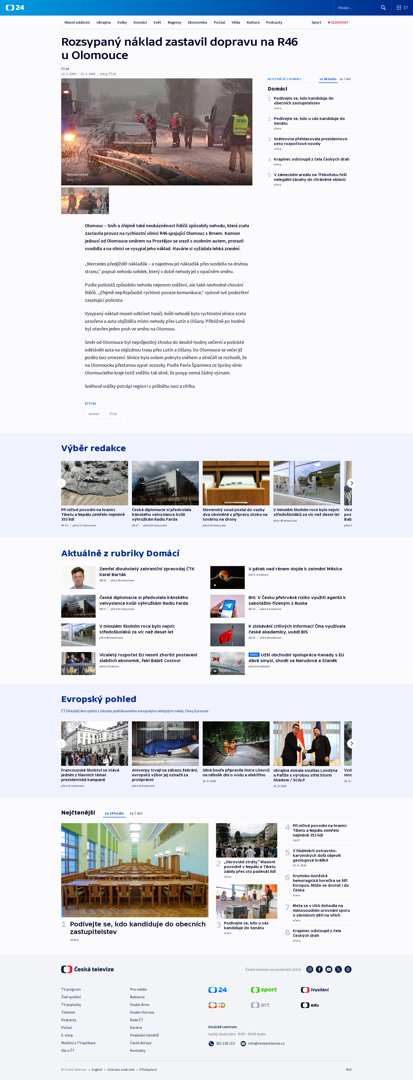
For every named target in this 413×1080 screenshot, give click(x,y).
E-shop (67, 1035)
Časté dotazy (140, 1042)
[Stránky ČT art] (260, 1004)
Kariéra (136, 1027)
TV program (71, 989)
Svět (157, 22)
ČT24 (65, 69)
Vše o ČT (68, 1050)
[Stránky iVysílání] (315, 989)
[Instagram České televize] (310, 969)
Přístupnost (148, 1069)
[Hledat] (383, 7)
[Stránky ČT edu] (310, 1004)
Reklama (137, 996)
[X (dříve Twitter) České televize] (338, 969)
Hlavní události (77, 22)
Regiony (174, 22)
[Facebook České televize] (319, 969)
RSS (349, 1069)
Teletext (68, 1012)
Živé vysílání (71, 996)
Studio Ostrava (142, 1012)
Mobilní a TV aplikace (78, 1042)
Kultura (253, 22)
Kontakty (138, 1050)
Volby (122, 22)
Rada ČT (136, 1019)
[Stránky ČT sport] (264, 989)
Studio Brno (139, 1004)
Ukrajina (104, 22)
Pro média (138, 989)
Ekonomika (197, 22)
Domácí (140, 22)
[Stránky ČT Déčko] (216, 1004)
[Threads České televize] (348, 969)
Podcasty (274, 22)
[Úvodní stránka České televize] (88, 969)
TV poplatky (71, 1004)
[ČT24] (15, 8)
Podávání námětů (144, 1035)
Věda (236, 22)
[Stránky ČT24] (217, 989)
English (97, 1069)
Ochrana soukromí (121, 1069)
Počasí (219, 22)
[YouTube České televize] (329, 969)
